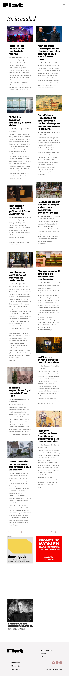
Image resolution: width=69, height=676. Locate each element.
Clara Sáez (15, 57)
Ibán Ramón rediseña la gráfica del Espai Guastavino (19, 210)
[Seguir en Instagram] (60, 662)
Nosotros (15, 663)
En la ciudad (13, 60)
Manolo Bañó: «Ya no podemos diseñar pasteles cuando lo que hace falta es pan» (49, 53)
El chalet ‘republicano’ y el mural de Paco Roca (20, 391)
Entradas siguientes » (54, 532)
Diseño (40, 65)
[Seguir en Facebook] (53, 662)
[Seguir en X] (57, 662)
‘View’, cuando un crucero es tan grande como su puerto (20, 465)
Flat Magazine (16, 129)
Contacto (15, 669)
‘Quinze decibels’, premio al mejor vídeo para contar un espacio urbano (49, 207)
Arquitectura (13, 475)
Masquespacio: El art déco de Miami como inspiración (49, 275)
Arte (10, 286)
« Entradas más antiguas (15, 532)
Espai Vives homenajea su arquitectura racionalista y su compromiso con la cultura (49, 122)
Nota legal (15, 666)
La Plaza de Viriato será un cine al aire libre (48, 360)
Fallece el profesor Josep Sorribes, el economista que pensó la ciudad (48, 436)
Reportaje (21, 60)
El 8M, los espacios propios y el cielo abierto (20, 121)
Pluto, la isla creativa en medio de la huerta (16, 50)
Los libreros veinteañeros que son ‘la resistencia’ (17, 276)
